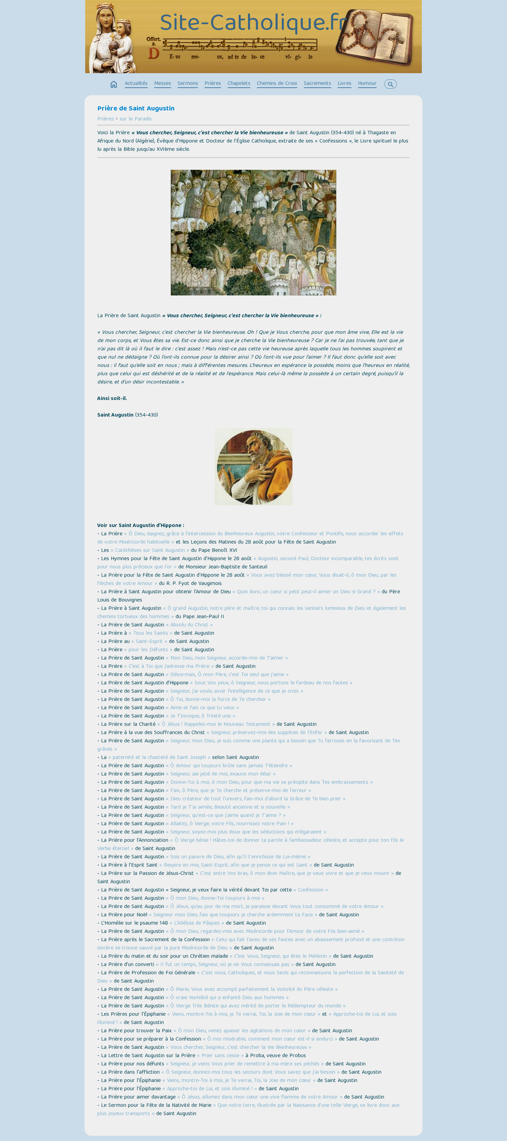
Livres (344, 84)
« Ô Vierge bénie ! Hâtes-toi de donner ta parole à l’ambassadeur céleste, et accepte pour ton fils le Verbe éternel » (250, 845)
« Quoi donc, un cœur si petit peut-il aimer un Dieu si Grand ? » (306, 592)
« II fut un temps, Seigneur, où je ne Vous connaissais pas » (225, 965)
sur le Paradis (136, 119)
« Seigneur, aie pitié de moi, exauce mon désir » (221, 774)
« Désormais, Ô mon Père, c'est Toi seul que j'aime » (227, 675)
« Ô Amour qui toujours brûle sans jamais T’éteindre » (229, 766)
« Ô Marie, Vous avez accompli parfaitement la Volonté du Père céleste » (252, 990)
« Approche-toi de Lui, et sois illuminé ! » (209, 1089)
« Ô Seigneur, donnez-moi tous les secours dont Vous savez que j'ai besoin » (250, 1072)
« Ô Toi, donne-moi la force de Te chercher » (218, 700)
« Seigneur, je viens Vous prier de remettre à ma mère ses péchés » (245, 1064)
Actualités (136, 84)
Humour (367, 84)
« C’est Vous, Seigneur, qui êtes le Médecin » (280, 957)
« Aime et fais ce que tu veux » (202, 708)
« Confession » (311, 890)
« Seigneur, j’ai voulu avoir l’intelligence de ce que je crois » (234, 691)
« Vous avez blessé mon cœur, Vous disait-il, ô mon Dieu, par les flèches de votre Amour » (247, 580)
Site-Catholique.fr (253, 24)
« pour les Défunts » (147, 650)
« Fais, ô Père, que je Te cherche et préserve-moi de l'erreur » (238, 791)
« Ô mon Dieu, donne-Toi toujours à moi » (215, 899)
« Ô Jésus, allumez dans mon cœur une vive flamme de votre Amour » (259, 1097)
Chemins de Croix (277, 84)
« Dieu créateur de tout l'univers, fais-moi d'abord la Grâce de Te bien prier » (256, 799)
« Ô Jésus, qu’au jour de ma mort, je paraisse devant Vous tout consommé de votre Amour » (275, 907)
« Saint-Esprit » (149, 642)
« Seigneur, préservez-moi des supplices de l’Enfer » (267, 733)
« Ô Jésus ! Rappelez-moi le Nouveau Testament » (216, 725)
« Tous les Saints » (150, 633)
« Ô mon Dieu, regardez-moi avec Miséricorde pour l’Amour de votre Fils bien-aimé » (265, 932)
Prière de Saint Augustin (136, 109)
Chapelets (239, 84)
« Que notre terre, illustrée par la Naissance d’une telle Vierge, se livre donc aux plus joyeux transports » (248, 1110)
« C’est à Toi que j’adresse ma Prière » (169, 667)
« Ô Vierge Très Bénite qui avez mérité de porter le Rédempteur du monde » (256, 1006)
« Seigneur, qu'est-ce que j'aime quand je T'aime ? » (226, 816)
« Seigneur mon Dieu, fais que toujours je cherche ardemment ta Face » (233, 915)
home (113, 84)
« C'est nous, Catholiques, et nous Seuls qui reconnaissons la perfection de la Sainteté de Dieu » (250, 977)
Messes (162, 84)
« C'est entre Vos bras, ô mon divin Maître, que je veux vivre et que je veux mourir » (295, 874)
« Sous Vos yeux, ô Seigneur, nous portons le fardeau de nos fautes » (271, 683)
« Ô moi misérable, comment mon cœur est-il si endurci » (270, 1039)
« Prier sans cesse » (220, 1056)
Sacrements (317, 84)
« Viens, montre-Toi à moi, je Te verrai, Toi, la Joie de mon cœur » (243, 1015)
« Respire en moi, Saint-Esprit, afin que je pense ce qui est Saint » (235, 865)
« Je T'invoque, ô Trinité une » (200, 716)
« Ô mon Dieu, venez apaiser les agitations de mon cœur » (241, 1031)
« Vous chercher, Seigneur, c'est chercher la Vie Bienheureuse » (238, 1048)
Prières (213, 84)
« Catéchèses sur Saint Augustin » (150, 551)
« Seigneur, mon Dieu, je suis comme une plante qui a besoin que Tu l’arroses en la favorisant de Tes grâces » (248, 745)
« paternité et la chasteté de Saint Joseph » (159, 758)
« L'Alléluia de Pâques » (197, 923)
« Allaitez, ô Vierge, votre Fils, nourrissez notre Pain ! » (230, 824)
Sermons (188, 84)
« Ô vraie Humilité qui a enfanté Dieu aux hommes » (227, 998)
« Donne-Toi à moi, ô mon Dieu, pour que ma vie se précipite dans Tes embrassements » (269, 783)
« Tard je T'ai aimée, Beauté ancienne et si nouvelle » (228, 807)
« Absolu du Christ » (188, 625)
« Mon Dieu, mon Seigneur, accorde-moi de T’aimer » (227, 658)
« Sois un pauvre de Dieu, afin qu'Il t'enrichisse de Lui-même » (238, 857)
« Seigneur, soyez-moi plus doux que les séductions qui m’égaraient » (246, 832)
